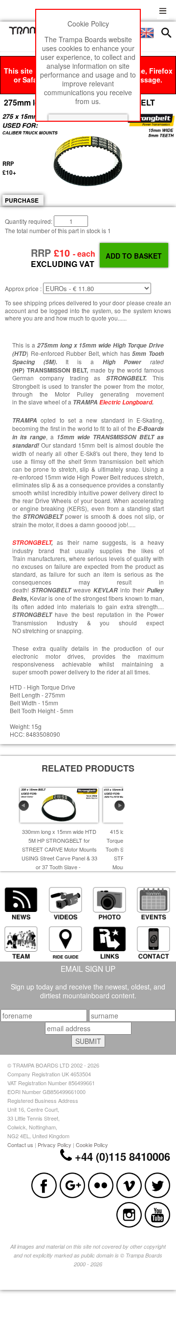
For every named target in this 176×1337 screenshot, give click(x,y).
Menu (163, 9)
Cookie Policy (92, 1145)
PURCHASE (22, 200)
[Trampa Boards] (31, 32)
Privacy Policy (54, 1145)
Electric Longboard (125, 402)
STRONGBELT (31, 542)
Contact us (20, 1145)
